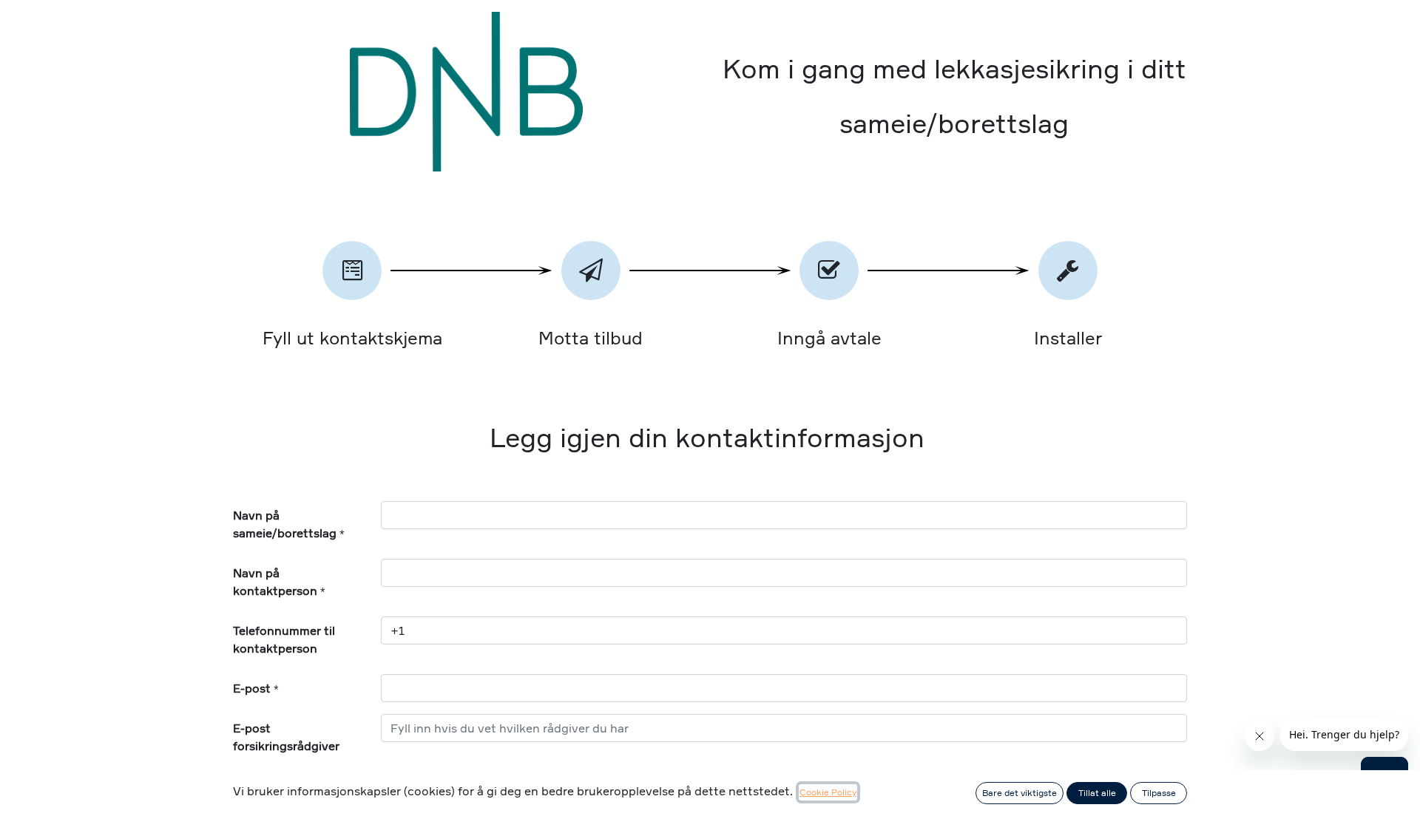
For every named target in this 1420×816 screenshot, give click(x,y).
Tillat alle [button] (1097, 792)
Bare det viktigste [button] (1019, 792)
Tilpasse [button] (1159, 792)
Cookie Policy (827, 792)
